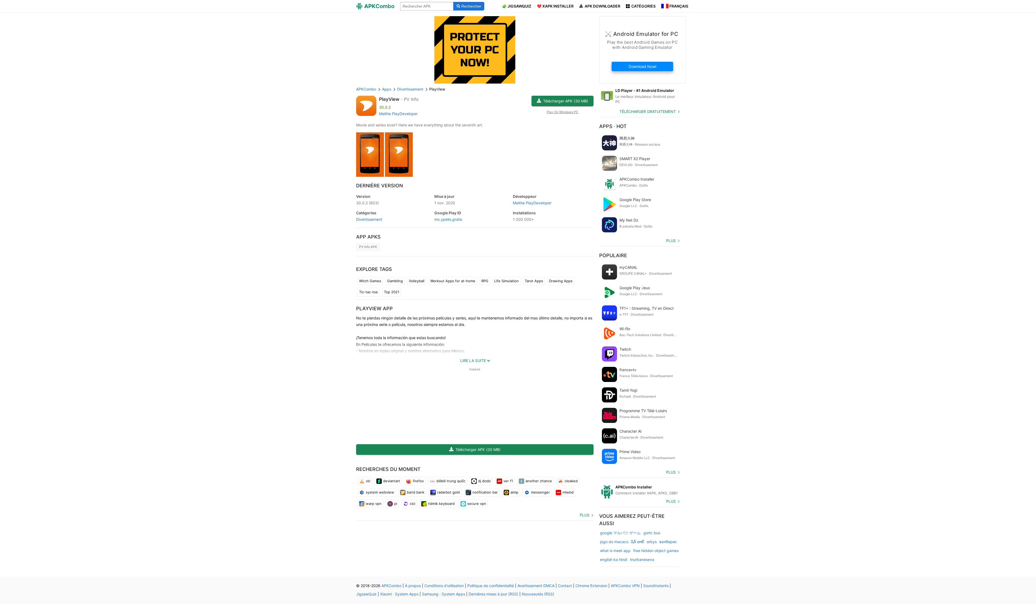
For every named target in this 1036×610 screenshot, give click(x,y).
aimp (514, 492)
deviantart (391, 481)
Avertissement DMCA (535, 585)
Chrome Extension (591, 585)
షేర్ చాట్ (637, 541)
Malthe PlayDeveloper (398, 113)
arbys (652, 541)
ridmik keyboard (441, 503)
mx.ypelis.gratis (448, 219)
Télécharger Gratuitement (647, 111)
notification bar (485, 492)
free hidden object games (656, 550)
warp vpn (373, 503)
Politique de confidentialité (490, 585)
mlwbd (568, 492)
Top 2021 (391, 292)
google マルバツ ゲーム (620, 532)
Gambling (395, 281)
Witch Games (370, 281)
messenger (540, 492)
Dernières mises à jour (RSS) (493, 594)
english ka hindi (613, 559)
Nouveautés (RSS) (538, 594)
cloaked (571, 481)
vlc (368, 481)
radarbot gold (448, 492)
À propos (413, 585)
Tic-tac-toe (368, 292)
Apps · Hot (613, 126)
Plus (584, 515)
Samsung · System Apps (443, 594)
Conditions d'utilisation (444, 585)
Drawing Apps (560, 281)
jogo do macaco (614, 541)
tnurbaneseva (642, 559)
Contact (565, 585)
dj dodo (484, 481)
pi (395, 503)
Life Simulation (506, 281)
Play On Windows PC (562, 112)
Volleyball (416, 281)
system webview (380, 492)
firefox (418, 481)
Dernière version (379, 185)
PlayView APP (374, 308)
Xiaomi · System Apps (399, 594)
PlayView (389, 99)
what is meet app (615, 550)
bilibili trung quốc (451, 481)
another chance (539, 481)
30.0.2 (367, 203)
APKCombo (366, 89)
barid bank (415, 492)
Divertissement (369, 219)
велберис (668, 541)
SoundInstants (656, 585)
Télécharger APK (565, 101)
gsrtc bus (651, 532)
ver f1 (508, 481)
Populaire (613, 255)
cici (412, 503)
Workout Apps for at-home (452, 281)
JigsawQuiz (366, 594)
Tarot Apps (534, 281)
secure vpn (476, 503)
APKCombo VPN (625, 585)
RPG (484, 281)
